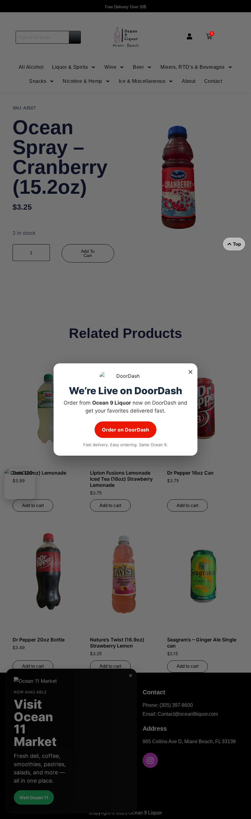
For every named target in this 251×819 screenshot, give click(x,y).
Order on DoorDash (125, 430)
